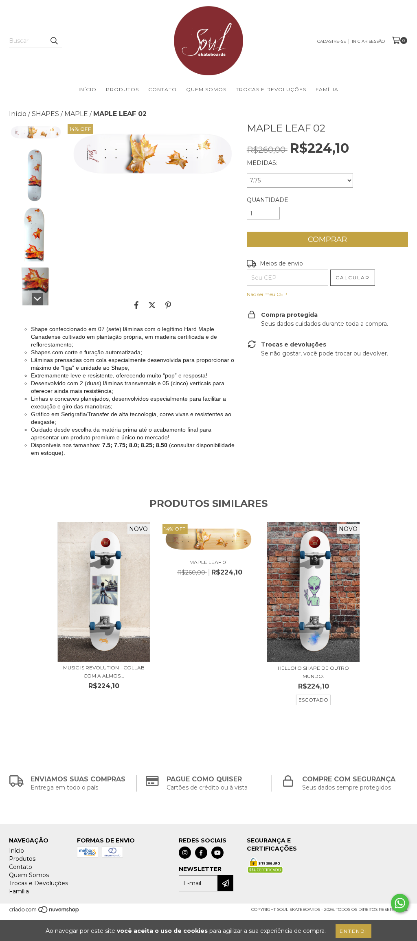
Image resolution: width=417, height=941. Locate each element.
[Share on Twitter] (152, 305)
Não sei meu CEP (267, 294)
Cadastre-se (331, 41)
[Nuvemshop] (44, 912)
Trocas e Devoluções (271, 89)
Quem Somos (206, 89)
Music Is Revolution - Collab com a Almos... (104, 672)
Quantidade (267, 200)
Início (88, 89)
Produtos (122, 89)
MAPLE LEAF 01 (208, 562)
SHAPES (45, 114)
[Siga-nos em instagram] (185, 853)
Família (327, 89)
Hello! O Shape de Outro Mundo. (313, 672)
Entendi (353, 931)
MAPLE (76, 114)
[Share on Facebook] (136, 305)
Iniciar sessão (368, 41)
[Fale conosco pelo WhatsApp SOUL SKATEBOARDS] (400, 903)
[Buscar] (54, 40)
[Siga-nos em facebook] (201, 853)
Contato (162, 89)
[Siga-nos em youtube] (217, 853)
